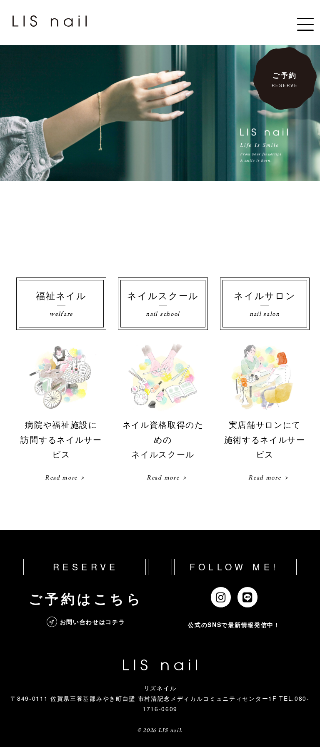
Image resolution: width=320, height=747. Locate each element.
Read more (61, 478)
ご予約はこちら (86, 598)
